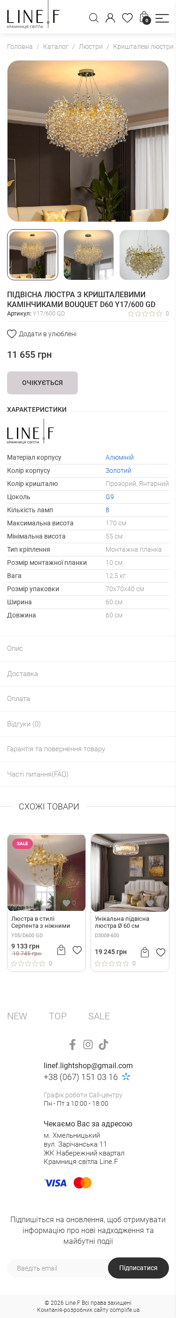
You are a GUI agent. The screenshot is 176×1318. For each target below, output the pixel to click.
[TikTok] (103, 1044)
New (17, 1016)
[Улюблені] (127, 18)
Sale (99, 1016)
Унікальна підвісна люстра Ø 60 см (122, 922)
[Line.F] (33, 16)
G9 (110, 497)
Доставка (22, 674)
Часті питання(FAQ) (38, 774)
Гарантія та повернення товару (56, 749)
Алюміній (120, 457)
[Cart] (61, 950)
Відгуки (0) (24, 724)
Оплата (18, 698)
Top (58, 1016)
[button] (162, 18)
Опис (15, 648)
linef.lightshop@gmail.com (88, 1065)
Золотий (118, 470)
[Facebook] (72, 1044)
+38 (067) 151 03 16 (81, 1077)
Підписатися (138, 1268)
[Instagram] (88, 1044)
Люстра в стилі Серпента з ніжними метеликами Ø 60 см (40, 923)
